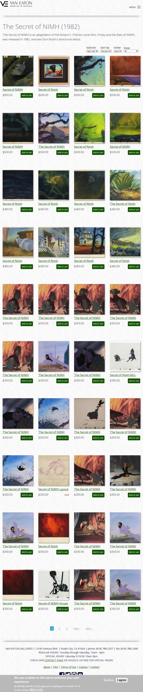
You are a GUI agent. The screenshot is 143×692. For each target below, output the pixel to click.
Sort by (104, 47)
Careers (83, 667)
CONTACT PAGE (53, 660)
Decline (109, 680)
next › (76, 628)
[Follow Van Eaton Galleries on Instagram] (75, 674)
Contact (95, 667)
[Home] (16, 4)
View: (127, 48)
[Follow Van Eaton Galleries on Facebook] (62, 674)
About (47, 667)
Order (117, 47)
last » (89, 628)
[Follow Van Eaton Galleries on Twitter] (68, 674)
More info (36, 690)
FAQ (55, 667)
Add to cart (27, 95)
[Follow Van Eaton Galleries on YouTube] (81, 674)
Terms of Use (68, 667)
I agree (121, 680)
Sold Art (91, 47)
